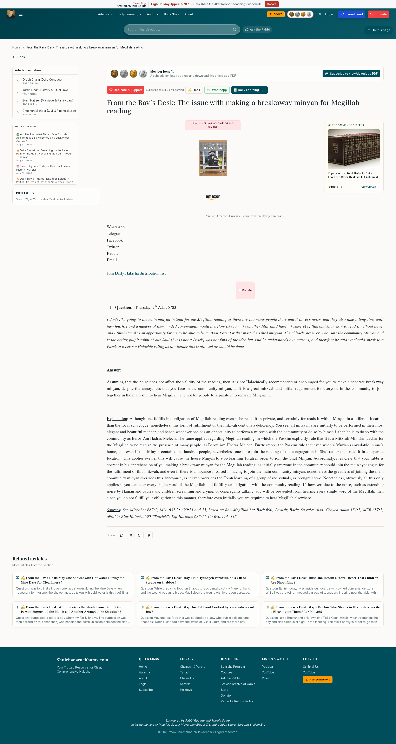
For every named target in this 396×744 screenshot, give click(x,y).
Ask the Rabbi (230, 678)
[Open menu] (20, 14)
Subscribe (146, 689)
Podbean (268, 666)
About (189, 14)
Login (142, 684)
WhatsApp (219, 90)
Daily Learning (128, 14)
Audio (151, 14)
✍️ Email (194, 90)
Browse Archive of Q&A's (238, 684)
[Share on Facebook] (149, 535)
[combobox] (182, 29)
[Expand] (18, 81)
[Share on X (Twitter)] (140, 535)
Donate (271, 4)
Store (224, 689)
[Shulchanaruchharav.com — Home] (11, 14)
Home (16, 47)
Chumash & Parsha (192, 666)
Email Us (313, 666)
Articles (103, 14)
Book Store (172, 14)
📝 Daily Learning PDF (249, 90)
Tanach (185, 672)
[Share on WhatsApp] (121, 535)
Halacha (144, 672)
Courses (226, 672)
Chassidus (187, 678)
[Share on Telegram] (130, 535)
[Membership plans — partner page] (300, 14)
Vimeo (266, 678)
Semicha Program (233, 666)
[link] (85, 47)
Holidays (186, 689)
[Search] (235, 29)
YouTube (268, 672)
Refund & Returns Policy (237, 701)
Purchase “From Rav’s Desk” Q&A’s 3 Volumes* (213, 125)
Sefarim (185, 684)
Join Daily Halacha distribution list (136, 273)
